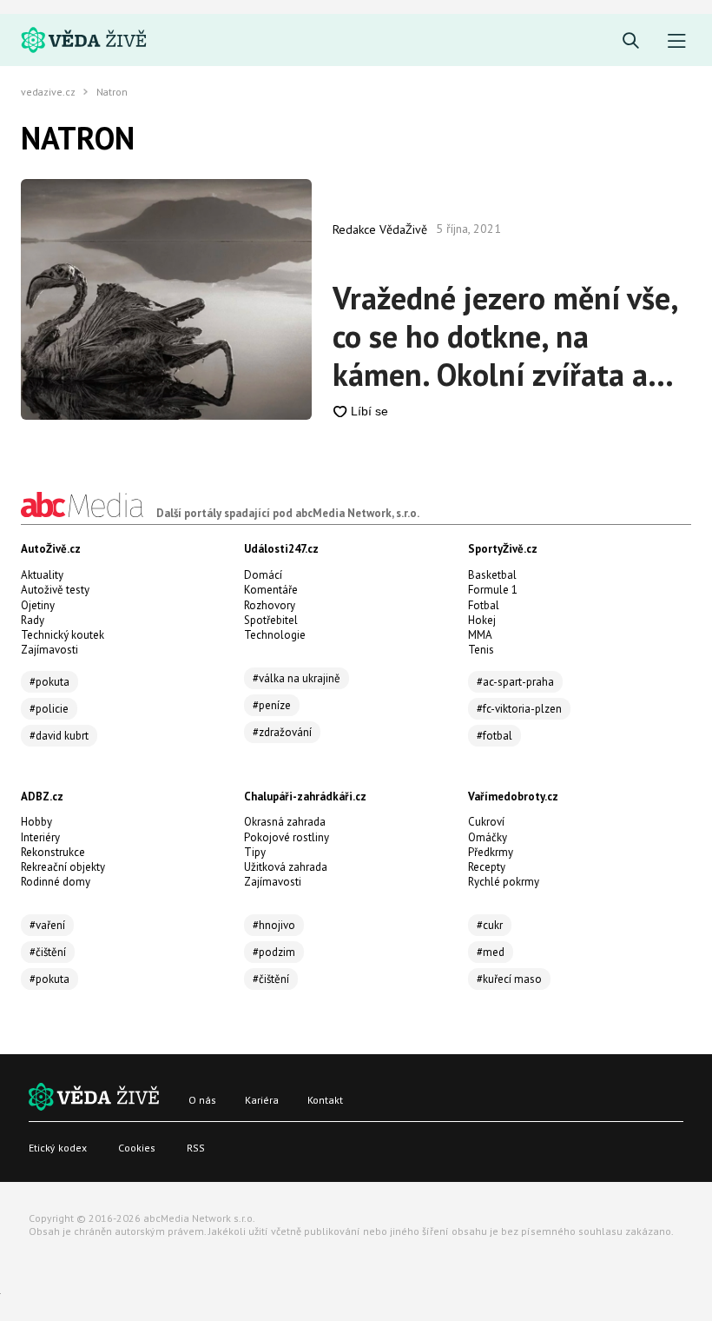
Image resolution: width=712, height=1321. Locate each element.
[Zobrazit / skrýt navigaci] (677, 41)
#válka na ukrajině (296, 678)
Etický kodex (58, 1147)
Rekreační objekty (63, 867)
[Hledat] (630, 41)
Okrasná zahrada (285, 821)
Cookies (136, 1147)
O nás (202, 1099)
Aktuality (42, 575)
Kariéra (262, 1099)
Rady (32, 620)
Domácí (263, 575)
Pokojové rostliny (286, 837)
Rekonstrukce (53, 852)
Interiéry (40, 837)
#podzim (274, 952)
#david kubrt (59, 735)
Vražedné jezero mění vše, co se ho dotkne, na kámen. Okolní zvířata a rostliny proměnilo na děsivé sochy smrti (505, 336)
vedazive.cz (48, 92)
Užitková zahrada (285, 867)
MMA (480, 634)
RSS (196, 1147)
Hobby (36, 821)
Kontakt (325, 1099)
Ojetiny (38, 605)
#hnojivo (274, 925)
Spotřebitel (271, 620)
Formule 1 (493, 589)
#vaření (47, 925)
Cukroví (486, 821)
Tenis (481, 649)
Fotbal (483, 605)
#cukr (490, 925)
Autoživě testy (55, 589)
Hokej (482, 620)
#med (490, 952)
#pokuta (49, 681)
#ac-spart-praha (515, 681)
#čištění (48, 952)
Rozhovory (269, 605)
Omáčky (487, 837)
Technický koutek (62, 634)
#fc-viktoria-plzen (519, 708)
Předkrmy (490, 852)
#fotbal (494, 735)
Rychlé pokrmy (503, 881)
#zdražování (282, 732)
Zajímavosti (49, 649)
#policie (49, 708)
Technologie (275, 634)
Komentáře (271, 589)
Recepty (486, 867)
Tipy (255, 852)
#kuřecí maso (509, 979)
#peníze (272, 705)
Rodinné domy (55, 881)
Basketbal (492, 575)
